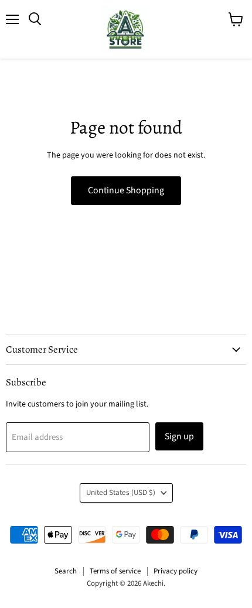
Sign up (179, 436)
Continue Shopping (126, 190)
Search (66, 571)
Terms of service (115, 571)
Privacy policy (175, 571)
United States (120, 492)
